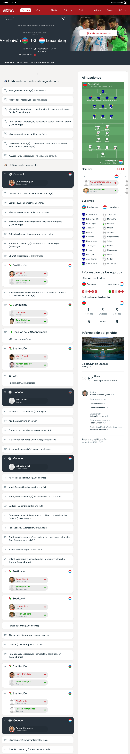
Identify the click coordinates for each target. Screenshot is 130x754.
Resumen (9, 62)
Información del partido (42, 62)
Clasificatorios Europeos (8, 10)
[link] (25, 10)
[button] (68, 10)
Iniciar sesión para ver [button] (100, 33)
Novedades (22, 62)
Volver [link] (10, 19)
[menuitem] (26, 10)
